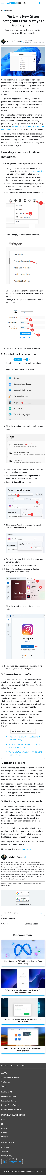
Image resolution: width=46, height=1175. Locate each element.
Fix (2, 10)
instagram (26, 849)
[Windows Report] (16, 3)
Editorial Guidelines (8, 1097)
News (3, 1120)
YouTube (23, 1066)
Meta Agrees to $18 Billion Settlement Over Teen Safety (23, 962)
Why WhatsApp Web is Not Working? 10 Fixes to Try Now (23, 1020)
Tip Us (3, 1086)
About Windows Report (10, 1078)
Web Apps (8, 10)
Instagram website (36, 171)
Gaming (4, 1133)
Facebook (12, 1066)
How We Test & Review (10, 1105)
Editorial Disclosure (8, 1101)
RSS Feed (5, 1147)
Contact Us (5, 1082)
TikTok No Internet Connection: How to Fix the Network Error (23, 991)
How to (4, 1128)
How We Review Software (11, 1109)
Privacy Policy (6, 1156)
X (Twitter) (18, 1066)
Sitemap (4, 1152)
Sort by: (28, 924)
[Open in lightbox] (25, 213)
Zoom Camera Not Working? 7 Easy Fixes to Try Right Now (23, 1049)
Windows (4, 1137)
